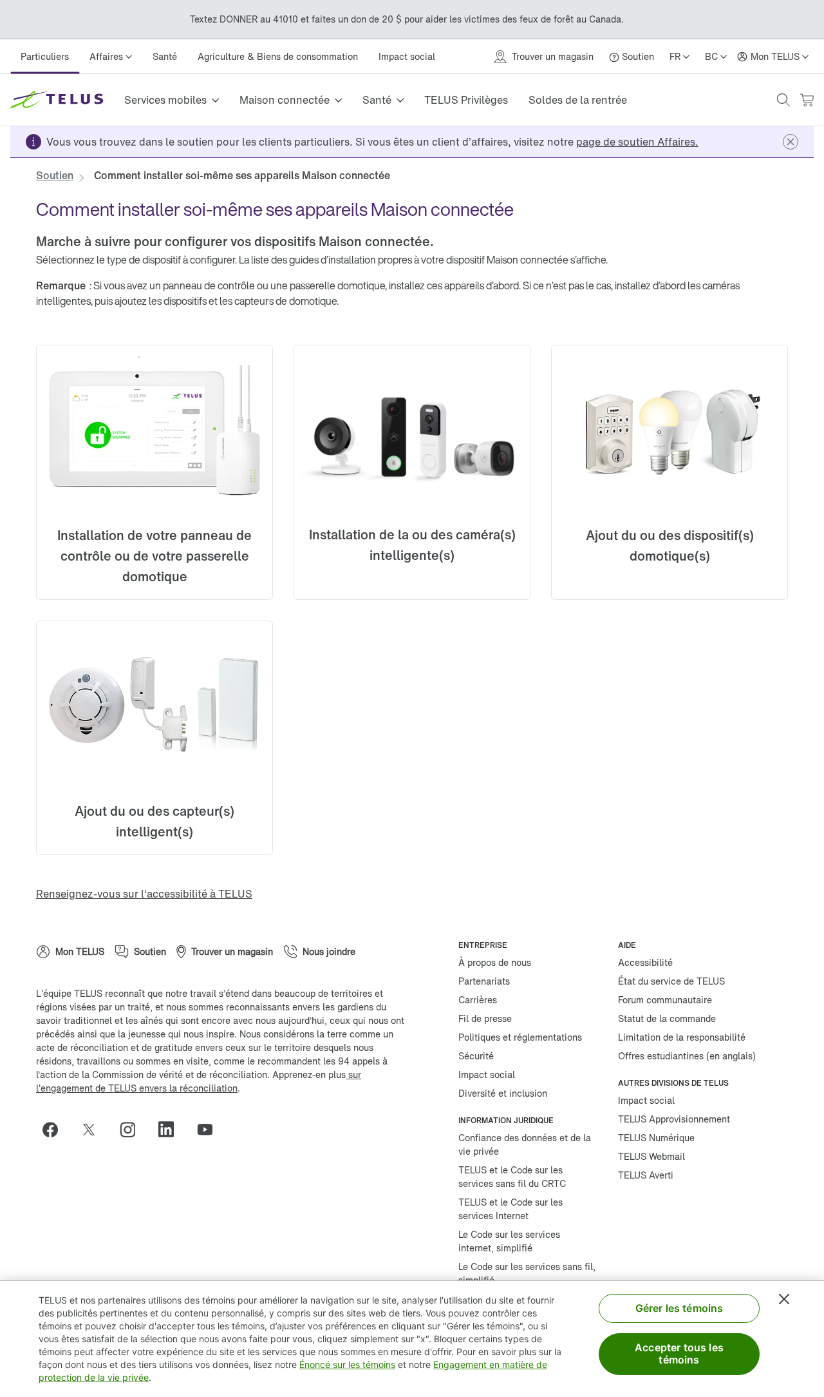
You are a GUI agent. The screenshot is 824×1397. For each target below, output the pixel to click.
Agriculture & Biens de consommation (278, 56)
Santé (165, 56)
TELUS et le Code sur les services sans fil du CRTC (512, 1176)
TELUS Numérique (656, 1137)
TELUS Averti (645, 1175)
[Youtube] (210, 1129)
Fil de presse (485, 1018)
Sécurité (476, 1056)
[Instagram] (132, 1129)
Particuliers (45, 56)
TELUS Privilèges (466, 100)
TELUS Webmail (651, 1156)
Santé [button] (376, 100)
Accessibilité (645, 962)
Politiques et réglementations (520, 1037)
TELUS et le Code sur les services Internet (510, 1208)
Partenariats (484, 981)
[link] (637, 141)
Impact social (407, 56)
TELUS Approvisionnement (674, 1119)
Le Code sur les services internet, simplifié (509, 1241)
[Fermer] (784, 1299)
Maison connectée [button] (284, 100)
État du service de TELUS (671, 981)
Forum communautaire (665, 1000)
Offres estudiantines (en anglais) (687, 1056)
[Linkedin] (171, 1129)
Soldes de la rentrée (578, 100)
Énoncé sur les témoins (347, 1364)
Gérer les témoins (679, 1308)
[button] (783, 100)
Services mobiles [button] (165, 100)
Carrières (477, 1000)
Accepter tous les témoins (679, 1353)
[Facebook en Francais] (55, 1129)
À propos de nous (494, 962)
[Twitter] (94, 1129)
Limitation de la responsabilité (681, 1037)
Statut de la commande (667, 1018)
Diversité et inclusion (502, 1093)
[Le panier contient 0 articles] (807, 100)
